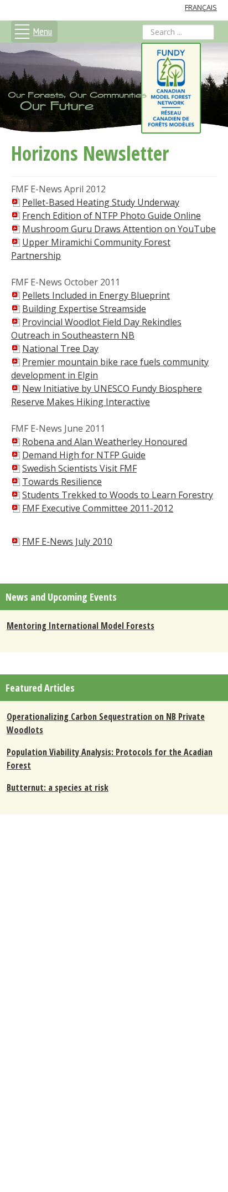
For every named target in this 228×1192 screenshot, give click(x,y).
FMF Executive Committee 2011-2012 (97, 508)
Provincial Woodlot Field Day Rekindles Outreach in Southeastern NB (96, 328)
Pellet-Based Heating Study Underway (100, 202)
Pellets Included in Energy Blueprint (96, 295)
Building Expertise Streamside (84, 309)
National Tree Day (60, 348)
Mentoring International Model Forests (80, 626)
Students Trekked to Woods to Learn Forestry (117, 495)
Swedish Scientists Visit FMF (79, 468)
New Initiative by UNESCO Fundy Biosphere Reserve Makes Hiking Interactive (106, 395)
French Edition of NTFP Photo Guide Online (111, 215)
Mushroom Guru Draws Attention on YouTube (119, 229)
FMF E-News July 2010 (67, 541)
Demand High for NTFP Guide (84, 455)
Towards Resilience (62, 481)
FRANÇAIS (201, 7)
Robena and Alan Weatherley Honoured (104, 442)
